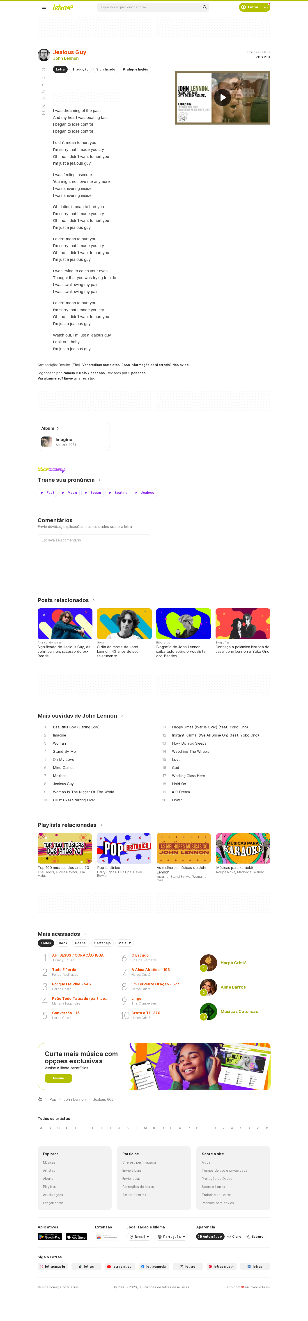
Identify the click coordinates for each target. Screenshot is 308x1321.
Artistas (49, 1170)
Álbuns (48, 1178)
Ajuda (206, 1162)
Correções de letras (138, 1187)
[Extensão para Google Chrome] (107, 1236)
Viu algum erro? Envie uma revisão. (66, 378)
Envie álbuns (132, 1170)
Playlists (49, 1187)
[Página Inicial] (40, 1099)
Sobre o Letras (213, 1187)
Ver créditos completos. (101, 365)
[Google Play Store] (50, 1236)
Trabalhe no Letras (216, 1195)
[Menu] (44, 7)
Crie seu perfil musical (139, 1162)
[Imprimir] (43, 98)
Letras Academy (154, 470)
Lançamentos (53, 1203)
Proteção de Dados (217, 1178)
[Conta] (265, 7)
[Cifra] (43, 91)
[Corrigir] (43, 106)
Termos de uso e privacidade (225, 1170)
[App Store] (76, 1236)
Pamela (69, 373)
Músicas (49, 1162)
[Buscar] (204, 7)
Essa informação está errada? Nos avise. (156, 365)
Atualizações (53, 1195)
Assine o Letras (134, 1195)
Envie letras (131, 1178)
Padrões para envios (218, 1203)
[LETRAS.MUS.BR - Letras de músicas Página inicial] (63, 7)
